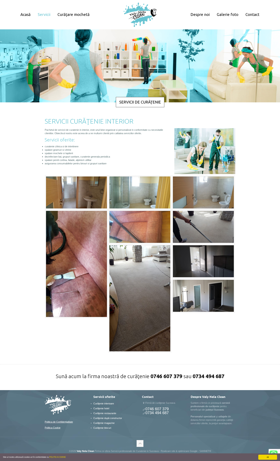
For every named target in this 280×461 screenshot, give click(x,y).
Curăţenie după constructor (107, 418)
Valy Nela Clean (85, 451)
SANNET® (205, 451)
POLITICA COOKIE (57, 457)
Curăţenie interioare (103, 403)
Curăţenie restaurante (104, 413)
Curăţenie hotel (101, 408)
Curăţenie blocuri (102, 427)
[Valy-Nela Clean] (140, 14)
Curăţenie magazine (104, 423)
